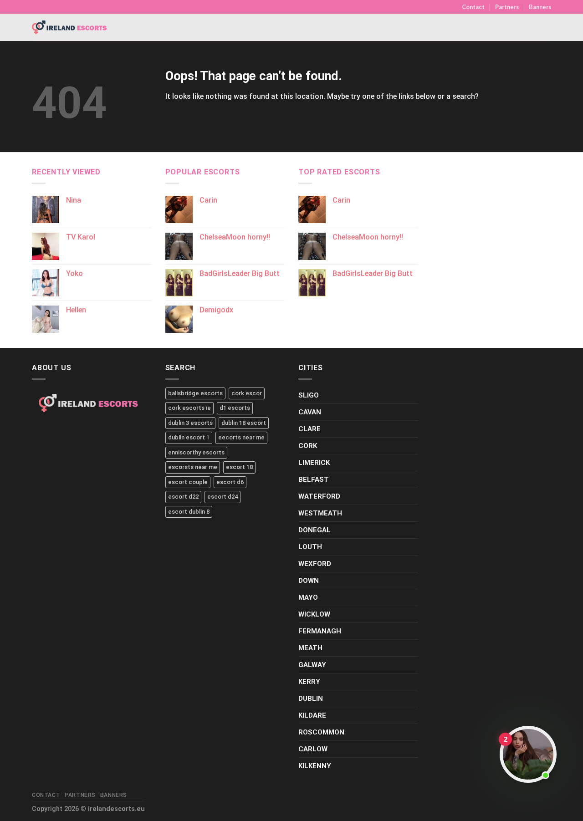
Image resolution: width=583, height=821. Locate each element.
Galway (312, 665)
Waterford (319, 496)
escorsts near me (192, 467)
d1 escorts (235, 407)
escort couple (188, 482)
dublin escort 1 (189, 437)
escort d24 (222, 496)
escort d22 (183, 496)
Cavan (309, 412)
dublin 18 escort (243, 422)
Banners (540, 6)
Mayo (308, 597)
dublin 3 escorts (190, 422)
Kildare (312, 715)
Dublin (310, 698)
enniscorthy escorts (196, 452)
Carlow (312, 749)
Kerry (309, 682)
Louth (310, 547)
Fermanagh (319, 631)
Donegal (314, 530)
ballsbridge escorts (195, 393)
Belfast (313, 479)
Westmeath (320, 513)
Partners (507, 6)
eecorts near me (241, 437)
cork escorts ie (189, 407)
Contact (473, 6)
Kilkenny (314, 766)
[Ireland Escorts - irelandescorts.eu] (69, 27)
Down (308, 580)
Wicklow (314, 614)
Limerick (314, 463)
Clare (309, 429)
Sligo (308, 395)
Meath (310, 648)
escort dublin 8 (189, 511)
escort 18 (239, 467)
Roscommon (321, 732)
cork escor (246, 393)
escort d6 (230, 482)
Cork (307, 446)
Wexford (314, 564)
